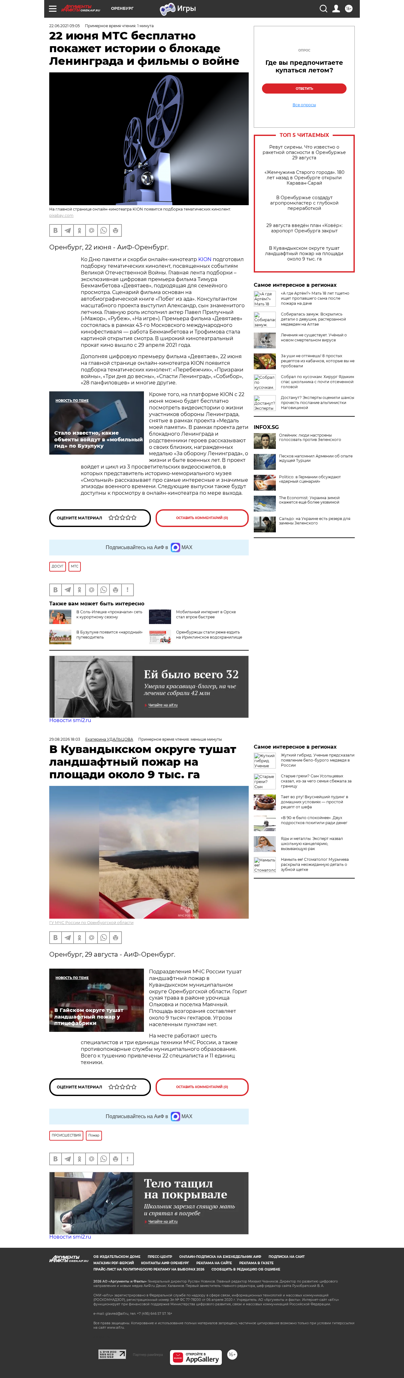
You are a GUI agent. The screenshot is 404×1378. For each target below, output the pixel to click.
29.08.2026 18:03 (64, 739)
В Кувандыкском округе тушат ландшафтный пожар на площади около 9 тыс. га (304, 254)
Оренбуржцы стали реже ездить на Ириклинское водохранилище (209, 635)
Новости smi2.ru (70, 720)
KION (205, 259)
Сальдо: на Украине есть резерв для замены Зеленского (314, 521)
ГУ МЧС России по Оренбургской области (91, 922)
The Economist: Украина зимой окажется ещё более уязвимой (309, 500)
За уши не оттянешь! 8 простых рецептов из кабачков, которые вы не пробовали (317, 360)
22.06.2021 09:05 (64, 25)
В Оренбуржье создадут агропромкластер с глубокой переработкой (304, 203)
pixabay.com (61, 215)
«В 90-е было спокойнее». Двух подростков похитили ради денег (314, 820)
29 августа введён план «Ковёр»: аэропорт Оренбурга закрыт (304, 228)
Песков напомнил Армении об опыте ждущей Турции (316, 458)
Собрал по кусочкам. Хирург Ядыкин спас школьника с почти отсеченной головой (317, 381)
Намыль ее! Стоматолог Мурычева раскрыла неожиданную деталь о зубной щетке (315, 864)
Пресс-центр (160, 1257)
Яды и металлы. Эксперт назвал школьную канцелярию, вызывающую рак (312, 843)
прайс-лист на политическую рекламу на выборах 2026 (148, 1269)
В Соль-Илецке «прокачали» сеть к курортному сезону (109, 614)
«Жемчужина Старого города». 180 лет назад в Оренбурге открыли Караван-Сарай (304, 178)
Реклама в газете (256, 1263)
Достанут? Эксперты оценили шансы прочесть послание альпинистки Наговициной (317, 402)
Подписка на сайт (287, 1257)
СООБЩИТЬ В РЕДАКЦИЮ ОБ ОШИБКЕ (245, 1269)
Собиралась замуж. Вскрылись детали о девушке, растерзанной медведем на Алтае (313, 319)
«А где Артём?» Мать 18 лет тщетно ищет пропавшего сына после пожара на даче (315, 298)
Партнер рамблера (148, 1355)
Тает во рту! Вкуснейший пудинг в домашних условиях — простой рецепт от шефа (314, 801)
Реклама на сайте (214, 1263)
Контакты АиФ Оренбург (165, 1263)
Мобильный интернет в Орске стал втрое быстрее (206, 614)
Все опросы (304, 105)
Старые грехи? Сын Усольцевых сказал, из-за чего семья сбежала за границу (316, 781)
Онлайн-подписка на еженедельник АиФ (220, 1257)
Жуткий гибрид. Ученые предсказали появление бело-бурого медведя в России (317, 760)
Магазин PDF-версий (113, 1263)
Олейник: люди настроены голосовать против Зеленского (310, 437)
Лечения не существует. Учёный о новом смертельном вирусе (314, 337)
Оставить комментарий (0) (202, 518)
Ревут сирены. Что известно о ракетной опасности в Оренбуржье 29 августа (304, 152)
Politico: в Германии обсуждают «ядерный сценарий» (310, 479)
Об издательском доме (116, 1257)
